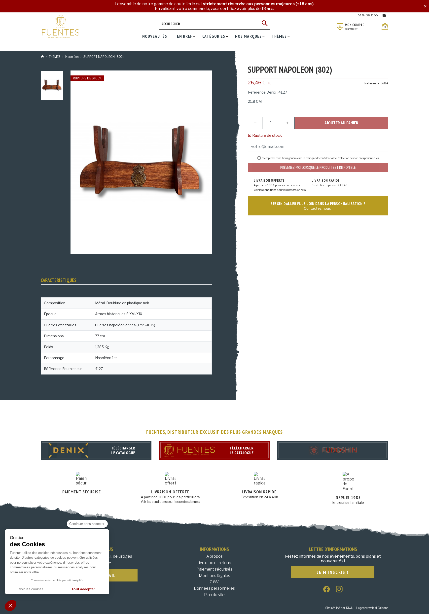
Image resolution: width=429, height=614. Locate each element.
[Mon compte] (340, 26)
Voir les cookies (31, 589)
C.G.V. (214, 582)
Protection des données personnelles (358, 158)
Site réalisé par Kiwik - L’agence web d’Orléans (356, 608)
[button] (10, 606)
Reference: (372, 83)
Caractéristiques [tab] (58, 280)
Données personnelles (214, 588)
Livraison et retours (214, 562)
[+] (287, 123)
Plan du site (214, 594)
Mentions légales (214, 575)
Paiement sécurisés (214, 569)
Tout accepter (83, 589)
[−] (255, 123)
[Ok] (264, 24)
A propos (214, 556)
